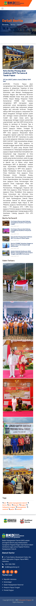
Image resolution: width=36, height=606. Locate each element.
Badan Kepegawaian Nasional (13, 585)
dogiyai (23, 505)
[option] (10, 521)
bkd (10, 505)
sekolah (19, 509)
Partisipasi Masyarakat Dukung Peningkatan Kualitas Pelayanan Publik (21, 223)
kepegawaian (21, 507)
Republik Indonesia (10, 579)
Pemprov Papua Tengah (12, 587)
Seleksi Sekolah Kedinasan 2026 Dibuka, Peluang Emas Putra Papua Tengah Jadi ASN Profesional (22, 252)
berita (4, 505)
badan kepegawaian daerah (17, 503)
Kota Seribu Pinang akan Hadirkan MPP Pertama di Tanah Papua (21, 237)
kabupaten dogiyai (8, 507)
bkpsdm (16, 505)
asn (5, 503)
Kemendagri (8, 582)
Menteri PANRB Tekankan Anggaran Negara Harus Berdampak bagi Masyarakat (22, 245)
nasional (5, 509)
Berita (12, 24)
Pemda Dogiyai (9, 590)
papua (12, 509)
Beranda (5, 24)
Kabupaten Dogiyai (25, 600)
